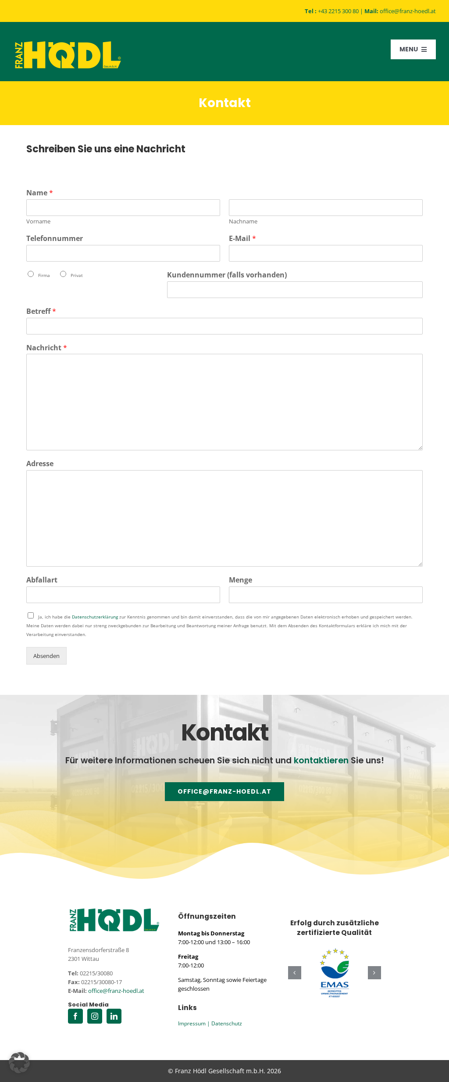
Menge (240, 580)
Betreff (41, 311)
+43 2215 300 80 (338, 11)
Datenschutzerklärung (95, 617)
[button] (294, 972)
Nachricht (46, 347)
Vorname (38, 221)
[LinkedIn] (114, 1016)
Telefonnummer (54, 238)
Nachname (243, 221)
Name (39, 193)
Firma (44, 275)
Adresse (39, 463)
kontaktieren (321, 760)
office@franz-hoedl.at (408, 11)
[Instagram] (94, 1016)
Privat (77, 275)
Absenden (46, 656)
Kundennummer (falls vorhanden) (227, 275)
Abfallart (41, 580)
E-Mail (242, 238)
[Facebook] (75, 1016)
